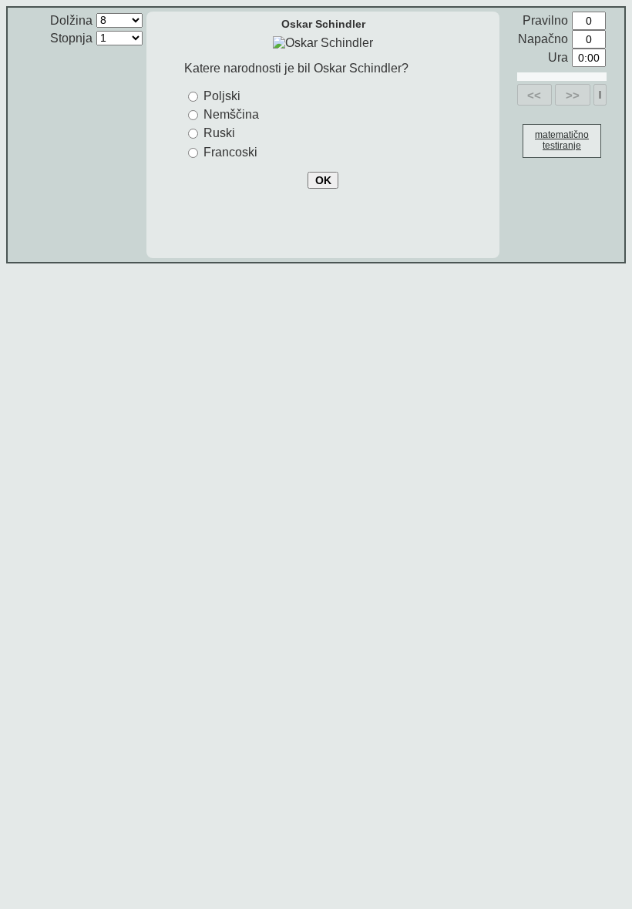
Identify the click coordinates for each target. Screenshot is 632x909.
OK (323, 180)
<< (534, 95)
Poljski (221, 95)
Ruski (219, 132)
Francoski (230, 152)
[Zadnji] (600, 95)
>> (573, 95)
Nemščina (231, 114)
